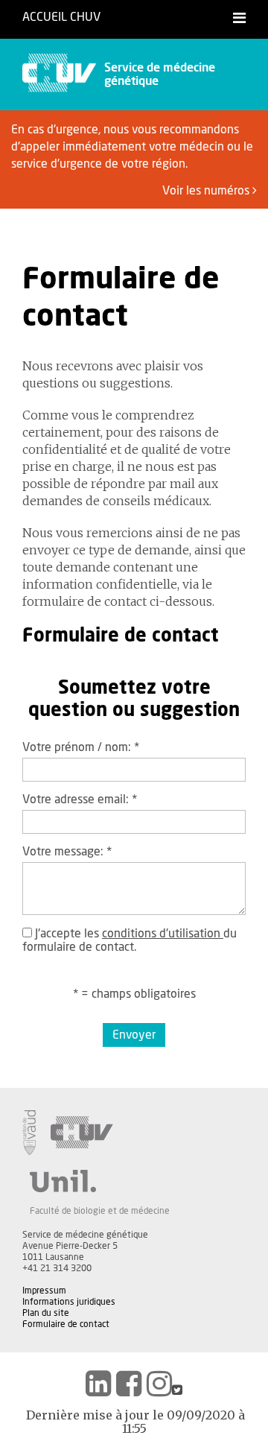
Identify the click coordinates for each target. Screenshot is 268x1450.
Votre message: (67, 852)
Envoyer (134, 1035)
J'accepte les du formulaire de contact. (129, 940)
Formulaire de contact (65, 1324)
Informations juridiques (68, 1301)
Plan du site (45, 1312)
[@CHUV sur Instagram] (159, 1383)
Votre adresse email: (79, 799)
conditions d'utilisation (162, 934)
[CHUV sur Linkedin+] (98, 1383)
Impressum (44, 1290)
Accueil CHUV (61, 17)
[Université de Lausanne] (100, 1181)
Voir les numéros (207, 191)
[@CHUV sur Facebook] (128, 1383)
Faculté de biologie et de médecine (100, 1210)
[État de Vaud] (29, 1132)
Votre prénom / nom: (80, 747)
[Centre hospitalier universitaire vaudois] (82, 1132)
